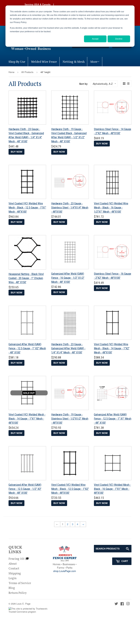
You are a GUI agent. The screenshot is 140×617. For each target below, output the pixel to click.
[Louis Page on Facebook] (122, 604)
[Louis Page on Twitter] (116, 604)
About (13, 564)
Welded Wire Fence (44, 62)
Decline (118, 39)
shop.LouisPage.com (64, 571)
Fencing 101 (17, 559)
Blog (12, 588)
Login (12, 578)
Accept (95, 39)
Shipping (15, 573)
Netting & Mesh (74, 62)
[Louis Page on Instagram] (128, 604)
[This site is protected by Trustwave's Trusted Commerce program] (30, 610)
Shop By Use (17, 62)
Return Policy (18, 593)
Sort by (83, 83)
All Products (27, 72)
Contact (14, 568)
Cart (124, 561)
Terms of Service (20, 583)
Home (11, 72)
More (93, 62)
